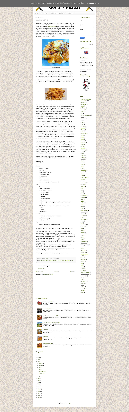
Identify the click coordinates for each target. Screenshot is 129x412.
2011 (39, 395)
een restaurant (55, 124)
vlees (82, 279)
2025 (39, 355)
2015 (39, 387)
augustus (41, 365)
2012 (39, 393)
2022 (39, 357)
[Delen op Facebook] (57, 258)
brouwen (83, 126)
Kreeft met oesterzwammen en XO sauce (51, 315)
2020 (39, 361)
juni (40, 367)
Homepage (56, 271)
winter (82, 285)
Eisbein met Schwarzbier (48, 343)
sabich (82, 235)
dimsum (82, 140)
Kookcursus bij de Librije (48, 308)
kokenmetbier (84, 195)
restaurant (83, 234)
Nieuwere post (39, 271)
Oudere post (72, 271)
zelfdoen (83, 287)
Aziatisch (50, 260)
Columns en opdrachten (58, 13)
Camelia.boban (59, 100)
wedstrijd (83, 283)
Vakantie (83, 270)
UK (82, 265)
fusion (82, 162)
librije (82, 206)
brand (82, 122)
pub (82, 228)
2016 (39, 385)
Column (82, 131)
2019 (39, 378)
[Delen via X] (56, 258)
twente (82, 261)
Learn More (90, 3)
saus (82, 239)
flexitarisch (83, 157)
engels (82, 146)
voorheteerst (83, 281)
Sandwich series (52, 26)
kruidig (66, 260)
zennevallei (83, 288)
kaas (82, 188)
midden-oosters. (84, 210)
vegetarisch (83, 276)
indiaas (63, 260)
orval (82, 217)
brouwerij (83, 128)
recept (71, 260)
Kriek (82, 199)
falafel (82, 151)
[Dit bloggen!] (54, 258)
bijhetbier (83, 119)
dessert (82, 139)
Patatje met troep (42, 371)
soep (82, 246)
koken (82, 193)
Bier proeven (44, 13)
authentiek (46, 260)
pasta (82, 221)
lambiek (82, 203)
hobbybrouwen (84, 177)
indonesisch (83, 182)
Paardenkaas (45, 336)
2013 (39, 391)
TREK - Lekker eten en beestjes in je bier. (51, 322)
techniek (83, 256)
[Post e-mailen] (51, 258)
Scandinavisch (84, 241)
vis (81, 277)
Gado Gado (45, 329)
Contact (70, 13)
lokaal (82, 208)
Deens (82, 137)
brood (82, 124)
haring (82, 175)
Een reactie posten (41, 268)
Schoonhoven (84, 243)
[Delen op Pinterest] (58, 258)
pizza (82, 223)
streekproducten (84, 254)
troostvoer (38, 261)
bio (81, 120)
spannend (83, 250)
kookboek (83, 197)
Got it (97, 3)
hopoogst (83, 179)
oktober (40, 363)
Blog (36, 13)
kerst (82, 190)
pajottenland (83, 219)
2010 (39, 397)
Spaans (82, 248)
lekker (69, 260)
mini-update (83, 212)
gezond (82, 168)
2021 (39, 359)
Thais (82, 257)
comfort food (54, 260)
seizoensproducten (85, 245)
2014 (39, 389)
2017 (39, 383)
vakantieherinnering (85, 274)
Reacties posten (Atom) (47, 274)
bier (82, 113)
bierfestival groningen (85, 115)
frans (82, 161)
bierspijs (82, 117)
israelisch (83, 184)
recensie (82, 230)
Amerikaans (41, 260)
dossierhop (83, 142)
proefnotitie (83, 224)
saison (82, 237)
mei (40, 369)
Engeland (59, 260)
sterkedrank (83, 252)
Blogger (69, 403)
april (40, 376)
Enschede (83, 148)
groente (82, 172)
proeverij (83, 226)
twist (82, 263)
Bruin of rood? (42, 373)
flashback (83, 155)
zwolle (82, 292)
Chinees (82, 130)
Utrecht (83, 268)
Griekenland (83, 170)
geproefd (83, 164)
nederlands (83, 215)
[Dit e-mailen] (53, 258)
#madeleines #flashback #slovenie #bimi (86, 100)
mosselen (83, 213)
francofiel (83, 159)
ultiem (82, 266)
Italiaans (83, 186)
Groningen (83, 173)
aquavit (82, 106)
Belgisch (82, 111)
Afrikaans (83, 102)
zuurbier (82, 290)
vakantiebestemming (85, 272)
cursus (82, 135)
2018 (39, 380)
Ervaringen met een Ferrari (48, 301)
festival (82, 153)
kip (81, 192)
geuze (82, 166)
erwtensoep (83, 150)
